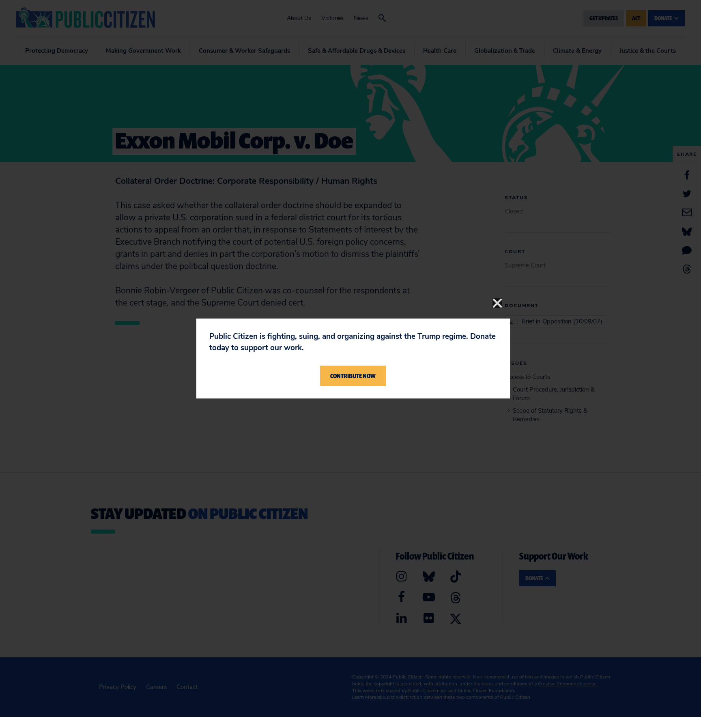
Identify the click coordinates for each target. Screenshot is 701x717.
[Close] (497, 303)
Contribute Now (353, 375)
